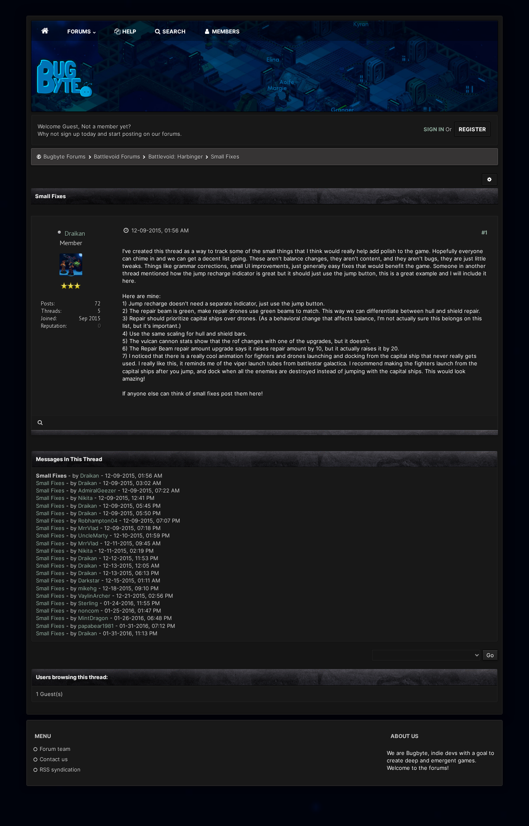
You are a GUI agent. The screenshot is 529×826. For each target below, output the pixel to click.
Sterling (88, 603)
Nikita (85, 498)
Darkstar (89, 580)
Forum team (54, 749)
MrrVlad (88, 528)
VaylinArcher (94, 595)
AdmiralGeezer (97, 490)
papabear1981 (96, 625)
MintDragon (93, 618)
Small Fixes (50, 483)
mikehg (87, 588)
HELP (128, 31)
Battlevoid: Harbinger (175, 156)
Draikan (74, 233)
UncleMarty (93, 535)
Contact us (53, 759)
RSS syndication (59, 769)
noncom (88, 610)
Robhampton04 (97, 520)
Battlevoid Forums (117, 156)
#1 (484, 232)
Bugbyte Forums (64, 156)
